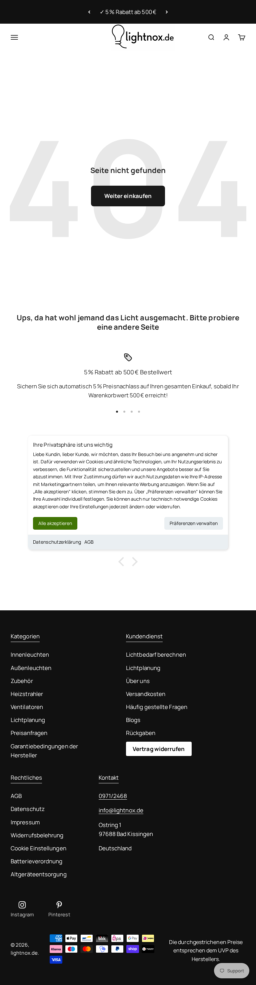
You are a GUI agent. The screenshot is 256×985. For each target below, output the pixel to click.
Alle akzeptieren (55, 523)
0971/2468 (113, 796)
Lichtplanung (28, 720)
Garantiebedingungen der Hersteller (44, 750)
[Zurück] (89, 12)
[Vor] (167, 12)
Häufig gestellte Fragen (156, 707)
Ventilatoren (27, 707)
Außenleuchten (31, 668)
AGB (89, 542)
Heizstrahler (27, 694)
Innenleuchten (30, 654)
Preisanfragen (29, 733)
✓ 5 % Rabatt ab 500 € (128, 12)
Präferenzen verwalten (194, 523)
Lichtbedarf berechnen (156, 654)
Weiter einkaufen (128, 196)
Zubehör (22, 681)
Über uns (138, 681)
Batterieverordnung (37, 861)
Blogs (133, 720)
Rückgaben (140, 733)
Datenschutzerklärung (57, 542)
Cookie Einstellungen (38, 848)
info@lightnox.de (121, 810)
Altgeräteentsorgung (39, 874)
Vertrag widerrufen (159, 749)
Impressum (25, 822)
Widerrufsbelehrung (37, 835)
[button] (123, 561)
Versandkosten (145, 694)
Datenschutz (28, 809)
